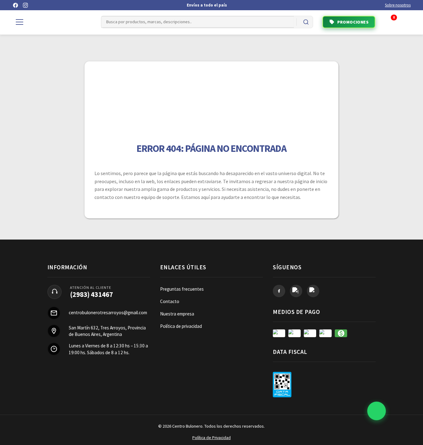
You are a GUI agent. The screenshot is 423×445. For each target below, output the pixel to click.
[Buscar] (306, 22)
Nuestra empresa (177, 314)
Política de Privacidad (211, 437)
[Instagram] (25, 5)
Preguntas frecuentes (182, 289)
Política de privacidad (181, 326)
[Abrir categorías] (19, 22)
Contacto (169, 301)
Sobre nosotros (398, 5)
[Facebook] (15, 5)
